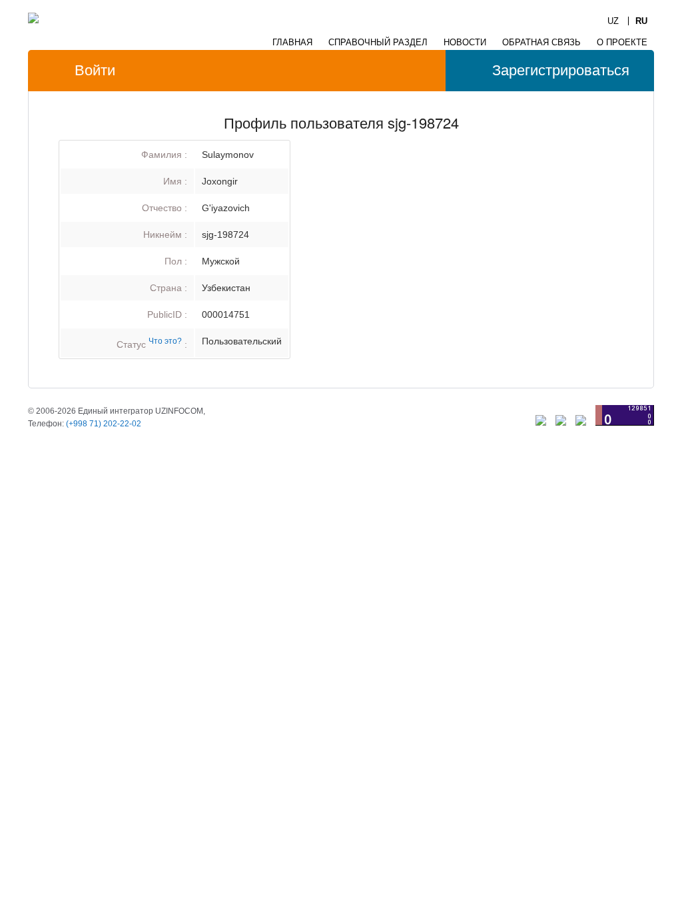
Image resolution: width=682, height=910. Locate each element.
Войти (95, 70)
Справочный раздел (378, 42)
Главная (292, 42)
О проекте (622, 42)
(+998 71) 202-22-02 (103, 423)
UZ (613, 21)
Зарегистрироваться (560, 70)
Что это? (165, 340)
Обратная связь (541, 42)
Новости (465, 42)
